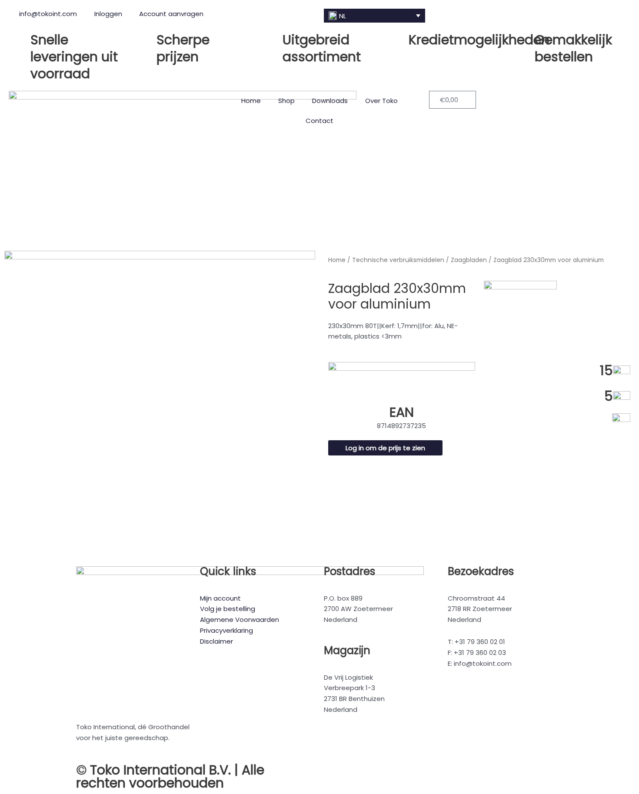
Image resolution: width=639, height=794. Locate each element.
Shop (286, 100)
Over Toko (381, 100)
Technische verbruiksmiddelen (398, 260)
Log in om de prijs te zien (385, 447)
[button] (374, 16)
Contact (319, 120)
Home (251, 100)
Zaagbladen (469, 260)
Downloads (330, 100)
